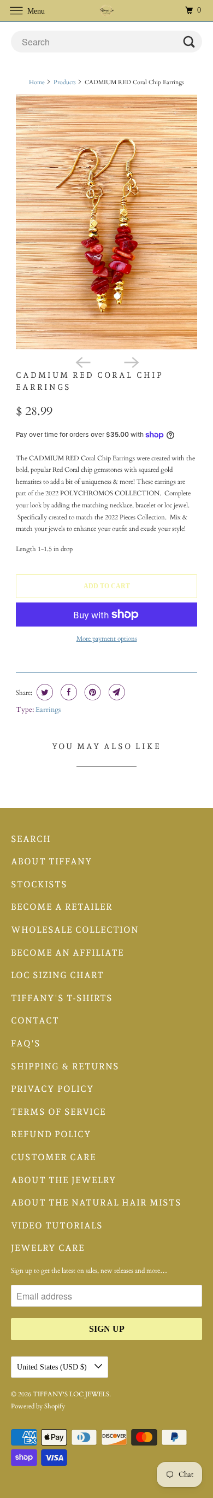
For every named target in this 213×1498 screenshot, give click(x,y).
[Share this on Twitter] (43, 692)
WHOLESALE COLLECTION (75, 929)
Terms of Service (58, 1112)
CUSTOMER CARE (53, 1157)
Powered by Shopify (38, 1406)
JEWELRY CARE (48, 1248)
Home (37, 82)
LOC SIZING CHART (57, 975)
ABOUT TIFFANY (51, 861)
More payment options (106, 638)
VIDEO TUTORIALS (57, 1225)
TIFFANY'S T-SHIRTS (62, 998)
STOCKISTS (39, 884)
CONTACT (35, 1020)
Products (65, 82)
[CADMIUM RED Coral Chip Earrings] (106, 222)
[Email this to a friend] (115, 692)
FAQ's (25, 1043)
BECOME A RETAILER (62, 907)
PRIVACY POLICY (52, 1089)
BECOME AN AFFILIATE (67, 952)
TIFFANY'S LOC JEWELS (71, 1394)
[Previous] (82, 361)
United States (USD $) (53, 1367)
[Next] (131, 361)
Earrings (48, 710)
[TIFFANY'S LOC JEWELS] (107, 10)
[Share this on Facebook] (67, 692)
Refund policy (51, 1134)
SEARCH (31, 839)
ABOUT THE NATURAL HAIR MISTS (96, 1202)
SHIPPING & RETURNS (65, 1066)
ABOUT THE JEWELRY (63, 1180)
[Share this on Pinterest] (91, 692)
